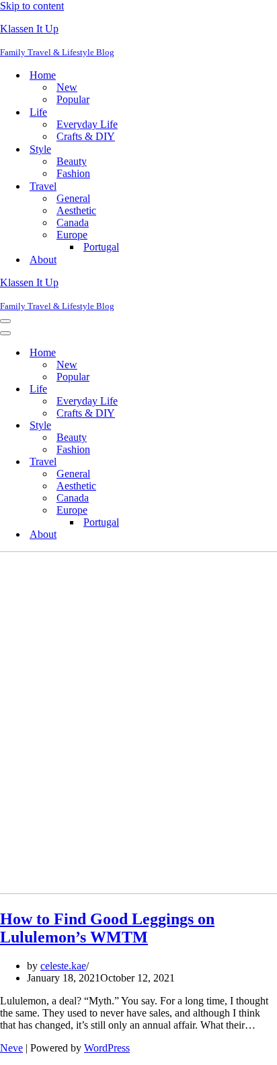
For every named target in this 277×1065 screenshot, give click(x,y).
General (73, 198)
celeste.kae (63, 965)
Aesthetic (76, 210)
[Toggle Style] (235, 426)
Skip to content (32, 5)
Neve (11, 1048)
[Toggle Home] (235, 353)
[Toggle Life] (235, 389)
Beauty (71, 161)
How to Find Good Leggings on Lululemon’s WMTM (107, 928)
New (66, 87)
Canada (72, 222)
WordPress (107, 1048)
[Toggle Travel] (235, 462)
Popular (72, 99)
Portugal (101, 246)
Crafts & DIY (85, 136)
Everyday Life (87, 124)
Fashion (73, 173)
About (43, 259)
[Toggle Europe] (235, 510)
